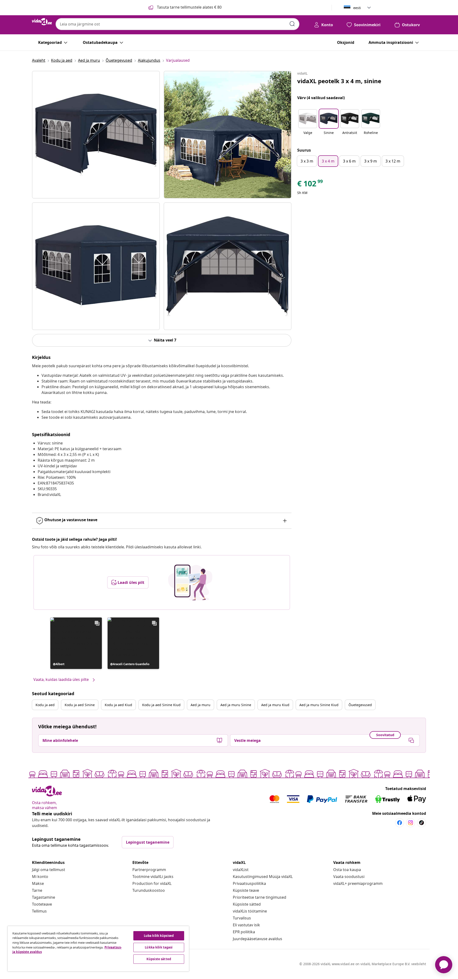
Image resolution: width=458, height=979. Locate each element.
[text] (310, 185)
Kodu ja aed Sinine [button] (80, 705)
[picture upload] (190, 582)
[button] (76, 643)
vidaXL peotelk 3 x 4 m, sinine (339, 81)
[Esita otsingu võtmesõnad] (292, 24)
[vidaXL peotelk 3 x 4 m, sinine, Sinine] (95, 134)
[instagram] (410, 822)
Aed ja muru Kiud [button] (275, 705)
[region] (98, 948)
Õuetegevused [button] (360, 705)
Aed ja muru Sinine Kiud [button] (318, 705)
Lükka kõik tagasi (158, 947)
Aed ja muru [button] (200, 705)
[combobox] (177, 24)
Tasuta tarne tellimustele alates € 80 (189, 7)
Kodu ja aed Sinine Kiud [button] (161, 705)
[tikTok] (421, 822)
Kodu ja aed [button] (45, 705)
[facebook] (399, 822)
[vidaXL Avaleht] (42, 21)
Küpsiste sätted (247, 904)
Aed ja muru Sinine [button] (235, 705)
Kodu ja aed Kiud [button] (118, 705)
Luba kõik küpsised (159, 935)
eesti (357, 7)
